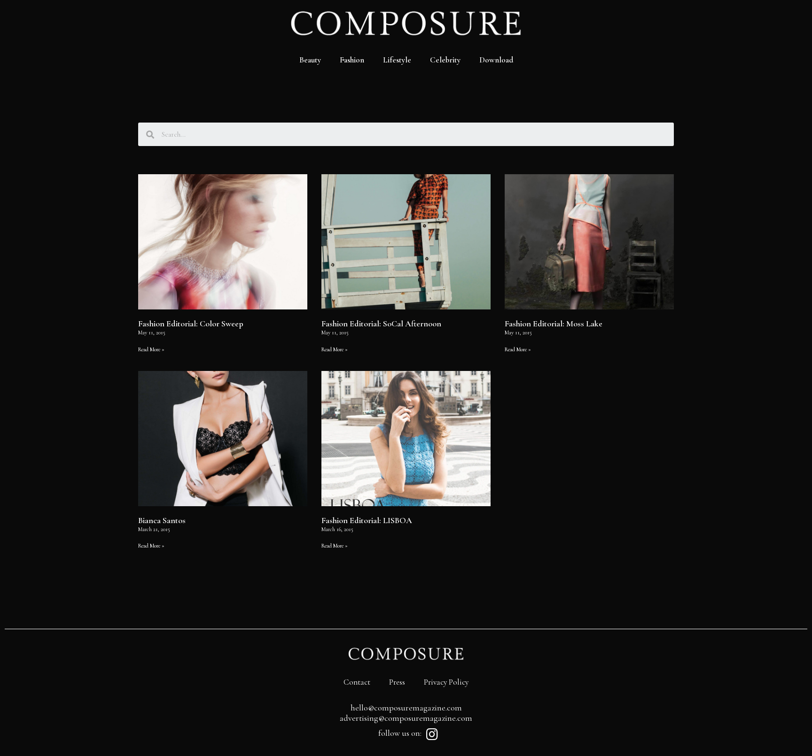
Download (496, 60)
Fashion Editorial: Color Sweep (190, 323)
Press (397, 682)
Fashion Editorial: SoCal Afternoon (381, 323)
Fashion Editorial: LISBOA (366, 520)
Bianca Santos (162, 520)
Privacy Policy (446, 682)
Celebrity (445, 60)
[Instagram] (431, 734)
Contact (357, 682)
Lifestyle (397, 60)
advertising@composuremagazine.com (406, 718)
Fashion (352, 60)
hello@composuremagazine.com (406, 707)
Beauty (310, 60)
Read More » (151, 349)
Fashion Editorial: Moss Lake (553, 323)
